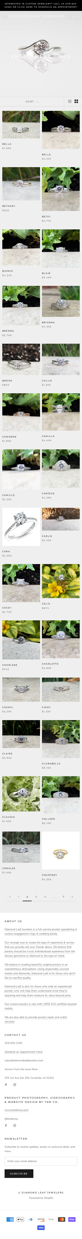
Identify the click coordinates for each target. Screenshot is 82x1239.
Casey (6, 607)
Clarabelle (51, 763)
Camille (8, 495)
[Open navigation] (5, 16)
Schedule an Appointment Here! (24, 1052)
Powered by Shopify (41, 1198)
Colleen (48, 819)
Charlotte (50, 663)
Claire (7, 753)
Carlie (47, 536)
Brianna (48, 322)
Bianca (7, 271)
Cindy (46, 707)
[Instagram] (14, 1084)
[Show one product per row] (70, 101)
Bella (6, 144)
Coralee (8, 868)
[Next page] (72, 897)
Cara (6, 551)
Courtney (49, 875)
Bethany (8, 206)
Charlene (10, 665)
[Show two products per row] (76, 101)
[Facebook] (6, 1084)
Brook (7, 380)
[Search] (70, 16)
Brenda (8, 331)
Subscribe (19, 1173)
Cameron (9, 436)
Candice (48, 493)
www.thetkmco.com (16, 1110)
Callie (47, 380)
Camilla (48, 436)
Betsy (46, 216)
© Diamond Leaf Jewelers (41, 1192)
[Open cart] (77, 16)
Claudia (8, 817)
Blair (46, 273)
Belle (46, 154)
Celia (46, 603)
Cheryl (8, 707)
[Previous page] (10, 897)
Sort (31, 101)
